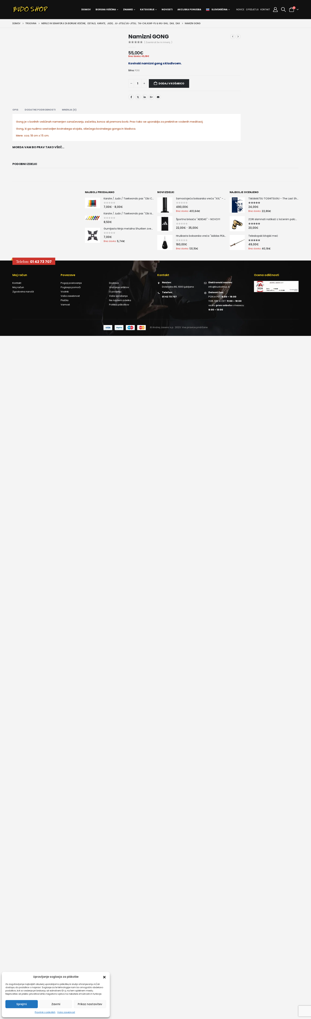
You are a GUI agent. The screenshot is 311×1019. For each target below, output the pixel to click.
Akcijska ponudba (189, 9)
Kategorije (147, 9)
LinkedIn (145, 97)
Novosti (167, 9)
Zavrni (55, 1004)
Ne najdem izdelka (120, 300)
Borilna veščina (106, 9)
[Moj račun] (275, 9)
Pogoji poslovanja (71, 283)
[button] (104, 977)
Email (158, 97)
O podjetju (252, 9)
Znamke (128, 9)
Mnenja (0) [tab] (69, 109)
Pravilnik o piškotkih (45, 1012)
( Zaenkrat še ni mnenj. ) (158, 42)
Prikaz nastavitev (90, 1004)
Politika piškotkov (119, 304)
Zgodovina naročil (23, 291)
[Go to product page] (92, 203)
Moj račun (18, 287)
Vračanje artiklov (119, 287)
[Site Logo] (30, 9)
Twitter (138, 97)
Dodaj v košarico (171, 83)
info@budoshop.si (219, 286)
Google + (151, 97)
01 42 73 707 (41, 261)
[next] (238, 36)
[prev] (232, 36)
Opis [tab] (15, 109)
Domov (86, 9)
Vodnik (65, 291)
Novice (240, 9)
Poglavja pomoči (71, 287)
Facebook (131, 97)
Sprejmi (21, 1004)
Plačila (64, 300)
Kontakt (265, 9)
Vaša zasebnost (66, 1012)
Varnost (65, 304)
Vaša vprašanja (118, 296)
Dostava (114, 283)
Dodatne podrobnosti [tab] (40, 109)
